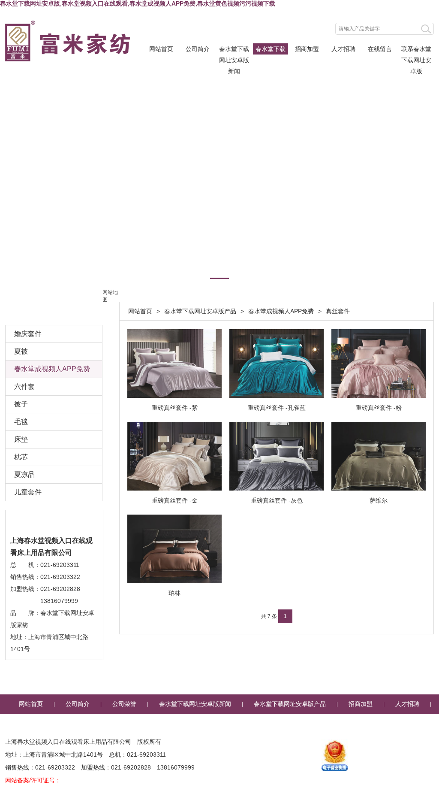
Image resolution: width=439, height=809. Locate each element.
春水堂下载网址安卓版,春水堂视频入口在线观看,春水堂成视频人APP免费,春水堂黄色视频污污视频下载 (137, 3)
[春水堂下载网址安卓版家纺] (67, 41)
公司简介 (198, 48)
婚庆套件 (28, 333)
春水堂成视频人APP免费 (281, 311)
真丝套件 (338, 311)
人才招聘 (343, 48)
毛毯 (21, 421)
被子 (21, 404)
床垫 (21, 439)
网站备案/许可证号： (33, 780)
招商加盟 (307, 48)
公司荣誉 (124, 704)
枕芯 (21, 457)
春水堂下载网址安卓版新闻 (234, 50)
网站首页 (161, 48)
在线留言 (380, 48)
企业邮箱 (290, 723)
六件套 (24, 386)
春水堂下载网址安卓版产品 (271, 50)
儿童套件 (28, 492)
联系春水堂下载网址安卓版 (416, 50)
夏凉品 (24, 474)
